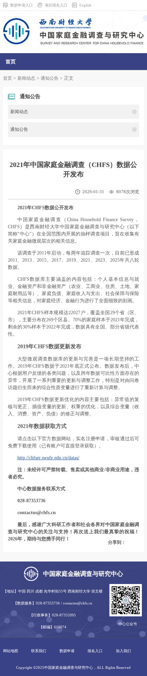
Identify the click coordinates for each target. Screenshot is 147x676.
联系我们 (38, 651)
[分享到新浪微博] (129, 542)
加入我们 (123, 651)
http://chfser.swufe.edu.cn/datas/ (48, 457)
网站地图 (10, 651)
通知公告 (49, 78)
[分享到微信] (134, 542)
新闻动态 (26, 78)
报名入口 (95, 651)
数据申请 (67, 651)
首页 (7, 78)
